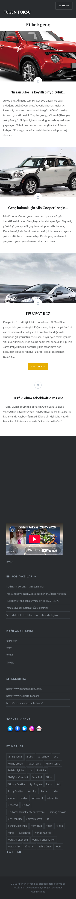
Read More (38, 366)
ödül (58, 846)
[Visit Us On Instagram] (31, 731)
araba (29, 756)
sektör (26, 804)
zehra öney (45, 846)
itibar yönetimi (16, 784)
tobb (49, 825)
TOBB (9, 655)
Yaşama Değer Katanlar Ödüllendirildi (27, 607)
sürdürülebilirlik (17, 825)
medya (24, 798)
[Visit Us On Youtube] (39, 731)
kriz (59, 784)
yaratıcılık (14, 846)
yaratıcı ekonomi (18, 839)
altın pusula (15, 756)
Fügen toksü (53, 763)
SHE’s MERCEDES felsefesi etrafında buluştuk (32, 615)
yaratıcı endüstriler (43, 839)
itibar (49, 777)
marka (11, 798)
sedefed (13, 804)
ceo (56, 756)
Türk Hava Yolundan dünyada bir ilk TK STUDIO (32, 600)
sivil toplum (15, 818)
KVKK (9, 561)
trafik (59, 825)
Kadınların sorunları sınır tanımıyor (25, 586)
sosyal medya (34, 818)
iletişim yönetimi (18, 777)
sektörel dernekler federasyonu (26, 811)
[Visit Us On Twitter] (10, 731)
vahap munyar (43, 832)
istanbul (37, 777)
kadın (49, 784)
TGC (9, 648)
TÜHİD (10, 662)
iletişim (41, 770)
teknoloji (36, 825)
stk (48, 818)
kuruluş (32, 791)
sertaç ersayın (58, 811)
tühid (11, 832)
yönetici (29, 846)
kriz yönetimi (15, 791)
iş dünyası (36, 784)
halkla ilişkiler (16, 770)
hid (31, 770)
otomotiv (52, 798)
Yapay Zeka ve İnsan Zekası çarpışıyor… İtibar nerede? (36, 593)
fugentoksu (34, 763)
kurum (44, 791)
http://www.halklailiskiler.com (22, 695)
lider (55, 791)
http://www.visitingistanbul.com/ (24, 703)
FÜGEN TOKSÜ (17, 12)
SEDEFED (11, 641)
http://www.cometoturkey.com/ (24, 688)
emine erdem (15, 763)
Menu (65, 5)
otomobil (37, 798)
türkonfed (25, 832)
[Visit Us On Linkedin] (24, 731)
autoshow (43, 756)
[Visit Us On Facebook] (17, 731)
